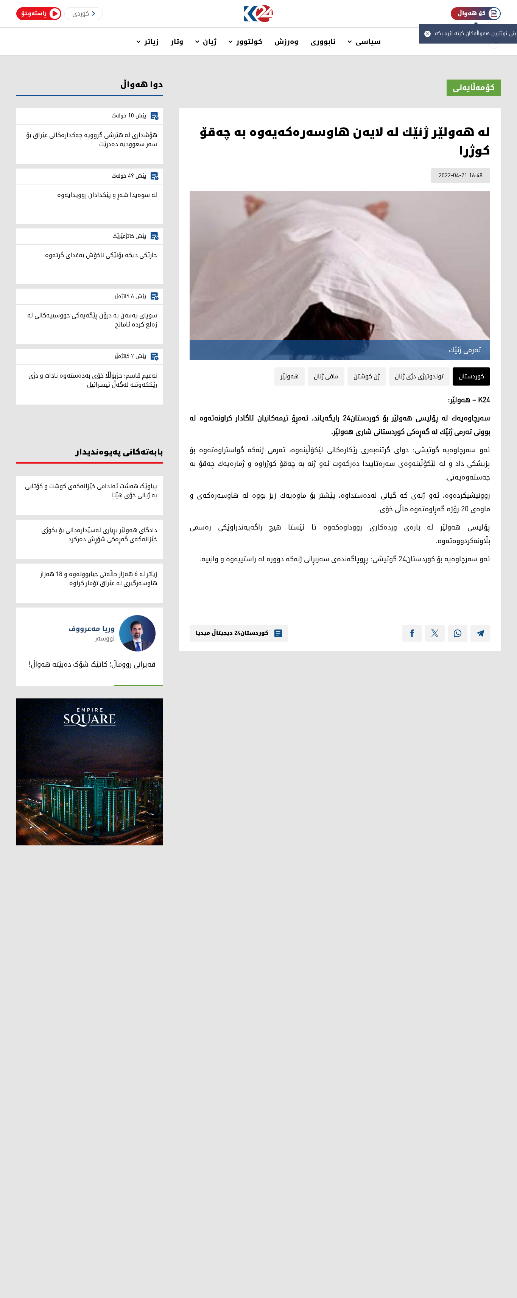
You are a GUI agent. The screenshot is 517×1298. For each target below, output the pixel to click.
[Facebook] (412, 633)
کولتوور (249, 41)
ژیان (209, 41)
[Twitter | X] (435, 633)
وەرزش (286, 41)
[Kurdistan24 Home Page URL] (258, 13)
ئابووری (323, 41)
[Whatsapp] (457, 633)
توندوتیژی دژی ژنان (419, 376)
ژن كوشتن (366, 376)
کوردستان (471, 376)
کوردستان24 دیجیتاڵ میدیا (232, 633)
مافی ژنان (326, 376)
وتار (177, 41)
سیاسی (368, 41)
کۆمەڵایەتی (474, 88)
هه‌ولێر (289, 376)
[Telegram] (480, 633)
